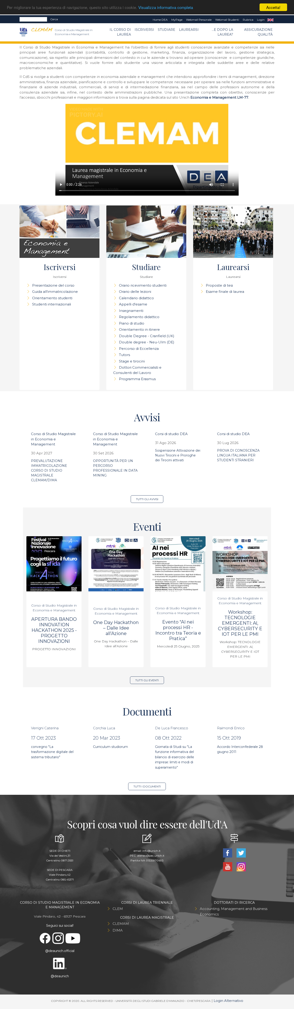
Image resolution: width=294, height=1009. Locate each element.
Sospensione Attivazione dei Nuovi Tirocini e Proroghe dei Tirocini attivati (177, 455)
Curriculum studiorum (110, 747)
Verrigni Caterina (45, 728)
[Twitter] (241, 852)
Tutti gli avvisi (147, 499)
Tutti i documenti (147, 786)
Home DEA (160, 19)
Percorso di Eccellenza (139, 348)
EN (270, 20)
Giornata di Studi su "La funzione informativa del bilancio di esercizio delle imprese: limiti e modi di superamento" (174, 757)
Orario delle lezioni (135, 291)
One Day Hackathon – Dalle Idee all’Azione (116, 628)
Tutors (124, 355)
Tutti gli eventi (147, 680)
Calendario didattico (136, 298)
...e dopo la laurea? (222, 32)
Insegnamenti (131, 310)
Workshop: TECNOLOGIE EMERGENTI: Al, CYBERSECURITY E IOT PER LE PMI (240, 623)
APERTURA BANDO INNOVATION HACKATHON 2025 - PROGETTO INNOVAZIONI (54, 630)
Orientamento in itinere (139, 329)
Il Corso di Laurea (120, 32)
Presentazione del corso (53, 285)
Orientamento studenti (52, 298)
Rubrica (248, 19)
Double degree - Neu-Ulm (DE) (146, 342)
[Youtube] (228, 866)
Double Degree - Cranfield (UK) (146, 336)
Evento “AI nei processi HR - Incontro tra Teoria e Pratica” (178, 630)
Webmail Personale (199, 19)
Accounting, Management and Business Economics (233, 911)
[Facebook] (228, 852)
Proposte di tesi (219, 285)
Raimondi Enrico (231, 728)
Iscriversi (144, 30)
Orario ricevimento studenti (143, 285)
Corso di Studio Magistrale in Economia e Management (53, 439)
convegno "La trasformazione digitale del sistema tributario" (52, 752)
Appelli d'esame (133, 304)
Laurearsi (189, 30)
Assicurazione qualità (258, 32)
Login (261, 19)
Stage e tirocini (132, 361)
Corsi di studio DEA (171, 434)
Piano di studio (131, 323)
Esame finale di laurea (225, 291)
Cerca (54, 19)
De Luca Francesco (171, 728)
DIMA (118, 930)
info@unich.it (151, 850)
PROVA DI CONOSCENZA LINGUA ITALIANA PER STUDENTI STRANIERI (238, 455)
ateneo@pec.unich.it (150, 855)
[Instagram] (241, 866)
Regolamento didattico (139, 317)
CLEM (118, 908)
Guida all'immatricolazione (55, 291)
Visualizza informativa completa (165, 7)
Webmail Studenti (227, 19)
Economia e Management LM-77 (219, 97)
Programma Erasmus (137, 379)
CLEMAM (121, 923)
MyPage (176, 19)
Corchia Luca (104, 728)
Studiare (166, 30)
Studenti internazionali (51, 304)
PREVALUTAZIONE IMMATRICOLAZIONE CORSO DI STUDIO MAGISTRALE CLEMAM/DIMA (49, 470)
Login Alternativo (228, 1000)
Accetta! (273, 7)
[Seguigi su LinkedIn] (59, 963)
